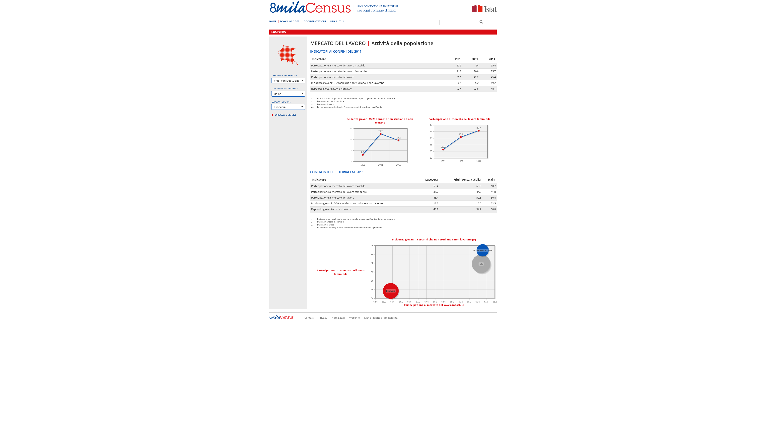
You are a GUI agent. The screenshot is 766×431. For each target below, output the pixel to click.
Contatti (309, 317)
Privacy (323, 317)
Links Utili (337, 21)
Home (272, 21)
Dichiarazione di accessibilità (381, 317)
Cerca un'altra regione (284, 75)
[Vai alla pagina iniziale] (334, 11)
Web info (354, 317)
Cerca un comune (281, 101)
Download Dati (290, 21)
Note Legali (338, 317)
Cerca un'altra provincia (285, 88)
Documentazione (315, 21)
